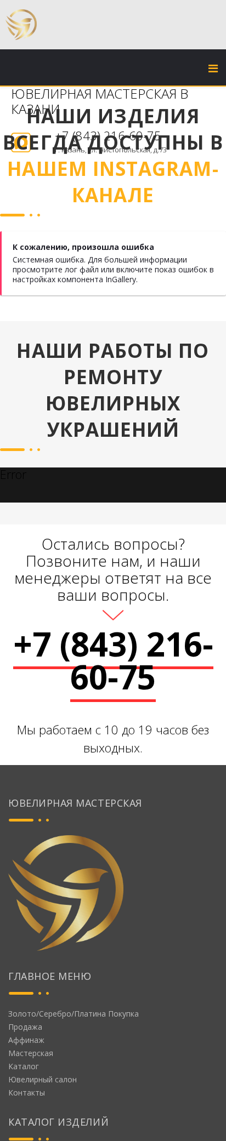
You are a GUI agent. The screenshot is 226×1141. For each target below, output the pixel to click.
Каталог (23, 1066)
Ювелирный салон (42, 1079)
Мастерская (30, 1053)
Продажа (25, 1027)
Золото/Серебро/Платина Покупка (73, 1013)
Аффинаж (26, 1040)
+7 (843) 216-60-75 (113, 660)
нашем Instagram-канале (112, 182)
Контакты (26, 1092)
